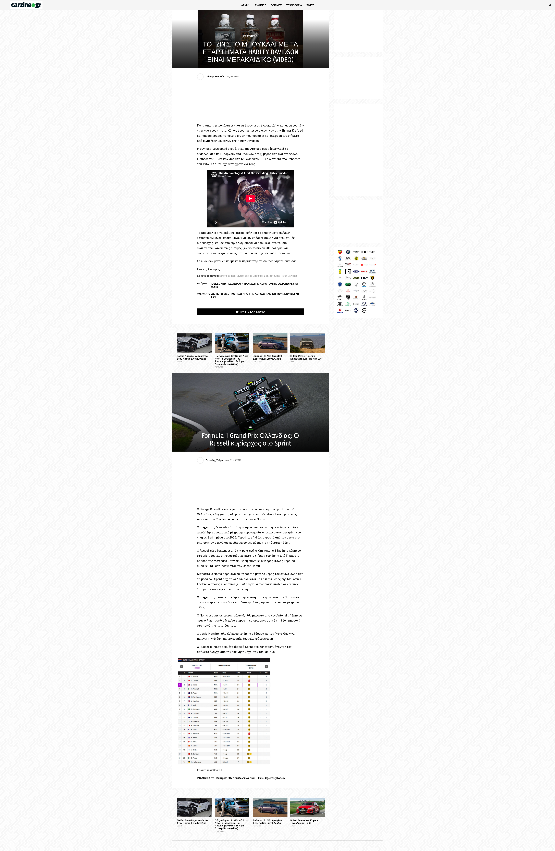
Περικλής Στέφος (215, 460)
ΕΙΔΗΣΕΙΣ (260, 5)
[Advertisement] (358, 149)
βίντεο (240, 276)
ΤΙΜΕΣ (310, 5)
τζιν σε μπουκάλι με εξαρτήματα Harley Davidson (271, 276)
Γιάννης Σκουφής (215, 76)
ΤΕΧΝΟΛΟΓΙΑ (294, 5)
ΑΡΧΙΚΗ (245, 5)
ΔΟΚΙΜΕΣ (276, 5)
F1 (220, 770)
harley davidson (227, 276)
